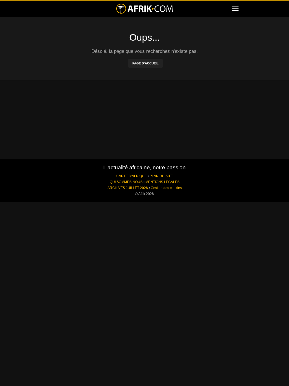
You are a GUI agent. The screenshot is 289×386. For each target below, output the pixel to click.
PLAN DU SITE (161, 176)
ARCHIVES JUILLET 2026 (128, 188)
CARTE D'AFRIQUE (131, 176)
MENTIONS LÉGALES (162, 182)
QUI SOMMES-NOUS (126, 182)
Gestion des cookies (166, 188)
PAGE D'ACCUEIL (145, 63)
